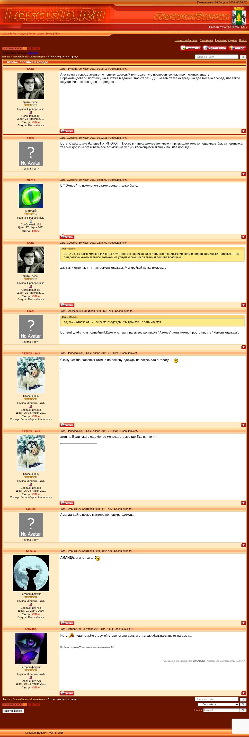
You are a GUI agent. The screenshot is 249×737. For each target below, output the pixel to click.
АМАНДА (31, 628)
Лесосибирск (20, 56)
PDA (57, 33)
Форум (22, 33)
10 (131, 628)
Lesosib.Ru (9, 33)
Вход (49, 33)
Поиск (243, 40)
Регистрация (36, 33)
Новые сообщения (186, 40)
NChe (30, 68)
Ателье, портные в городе (63, 56)
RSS (244, 27)
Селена (31, 550)
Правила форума (226, 40)
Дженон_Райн (31, 352)
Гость (31, 137)
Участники (206, 40)
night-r (31, 179)
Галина (31, 508)
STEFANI (33, 53)
